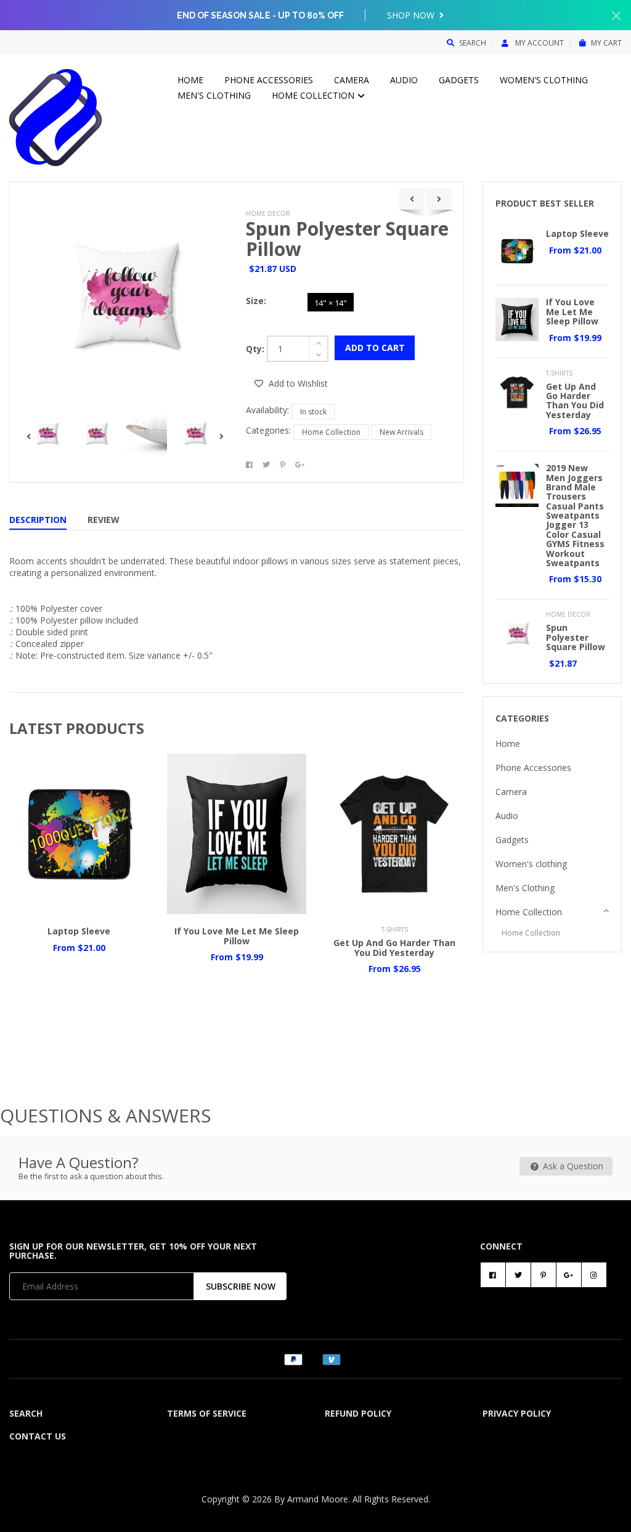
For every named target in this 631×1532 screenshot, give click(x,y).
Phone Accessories (268, 80)
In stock (313, 411)
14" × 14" (330, 302)
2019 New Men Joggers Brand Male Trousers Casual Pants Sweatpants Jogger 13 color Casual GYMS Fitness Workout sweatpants (575, 515)
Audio (404, 80)
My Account (538, 43)
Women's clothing (544, 80)
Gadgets (459, 80)
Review (104, 519)
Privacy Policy (516, 1413)
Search (472, 43)
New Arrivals (401, 432)
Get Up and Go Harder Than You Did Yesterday (394, 947)
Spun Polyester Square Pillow (347, 239)
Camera (351, 80)
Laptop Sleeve (78, 931)
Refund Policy (358, 1413)
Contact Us (37, 1436)
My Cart (606, 43)
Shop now (412, 15)
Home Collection (314, 95)
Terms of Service (206, 1413)
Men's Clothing (214, 95)
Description (38, 519)
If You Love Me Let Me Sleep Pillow (236, 935)
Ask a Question (571, 1166)
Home (190, 80)
